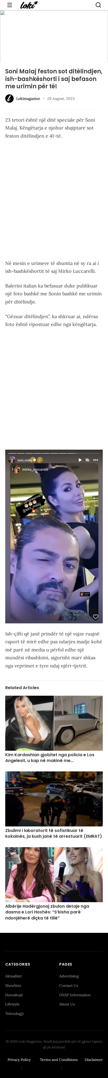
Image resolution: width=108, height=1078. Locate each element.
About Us (67, 1004)
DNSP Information (75, 995)
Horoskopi (14, 995)
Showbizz (13, 985)
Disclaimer (94, 1059)
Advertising (69, 976)
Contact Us (68, 985)
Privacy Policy (19, 1059)
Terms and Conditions (59, 1059)
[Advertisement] (54, 201)
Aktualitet (13, 976)
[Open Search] (98, 5)
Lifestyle (12, 1004)
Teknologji (14, 1013)
